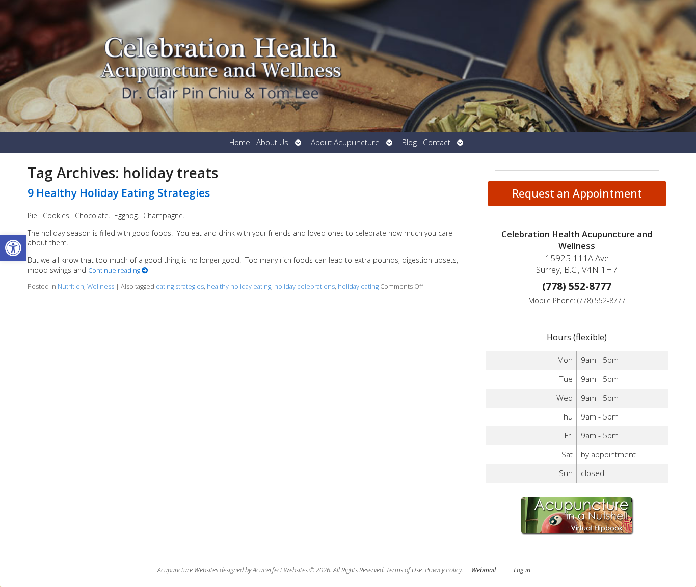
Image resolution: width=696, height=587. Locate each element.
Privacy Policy (443, 570)
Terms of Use (404, 570)
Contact (436, 142)
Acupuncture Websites (187, 570)
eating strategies (180, 286)
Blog (409, 142)
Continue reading (115, 270)
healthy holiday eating (239, 286)
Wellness (100, 286)
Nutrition (71, 286)
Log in (522, 570)
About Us (272, 142)
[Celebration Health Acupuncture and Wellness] (348, 66)
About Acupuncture (345, 142)
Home (239, 142)
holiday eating (358, 286)
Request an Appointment (577, 193)
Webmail (483, 570)
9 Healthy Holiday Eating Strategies (119, 193)
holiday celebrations (304, 286)
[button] (13, 248)
